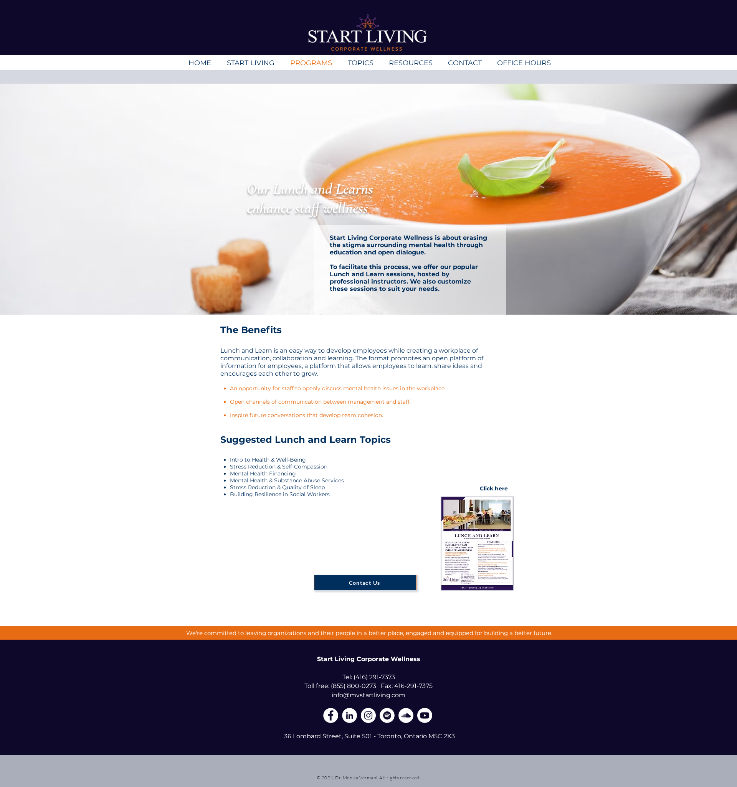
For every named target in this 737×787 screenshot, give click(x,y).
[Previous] (49, 199)
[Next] (687, 199)
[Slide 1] (368, 295)
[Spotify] (387, 715)
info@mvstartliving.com (368, 695)
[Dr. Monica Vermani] (424, 715)
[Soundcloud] (405, 715)
